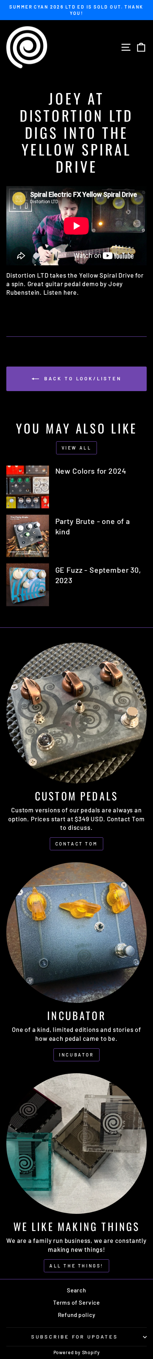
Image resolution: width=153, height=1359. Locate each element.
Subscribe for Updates (74, 1337)
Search (76, 1290)
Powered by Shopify (76, 1352)
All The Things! (76, 1265)
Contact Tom (76, 843)
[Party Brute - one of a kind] (27, 536)
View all (77, 447)
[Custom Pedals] (76, 713)
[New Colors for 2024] (27, 487)
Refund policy (76, 1314)
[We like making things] (76, 1143)
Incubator (76, 1054)
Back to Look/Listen (82, 378)
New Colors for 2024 (90, 470)
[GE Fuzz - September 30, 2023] (27, 584)
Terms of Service (76, 1302)
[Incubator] (76, 932)
